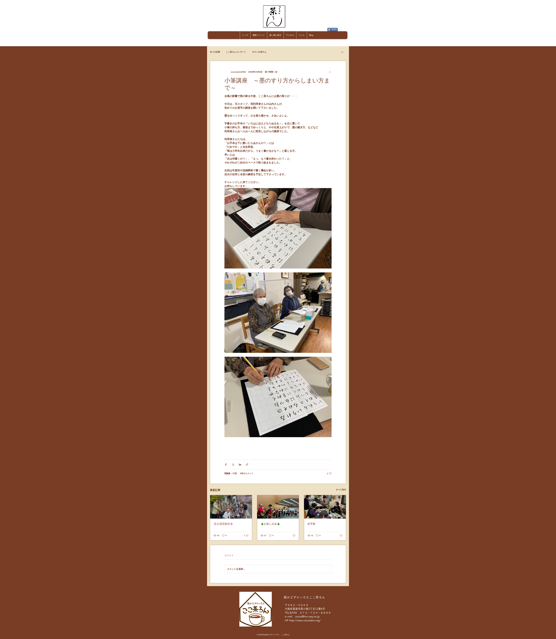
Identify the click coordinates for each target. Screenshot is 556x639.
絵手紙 (311, 523)
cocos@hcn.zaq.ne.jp (307, 616)
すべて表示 (341, 489)
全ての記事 (215, 52)
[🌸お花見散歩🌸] (231, 507)
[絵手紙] (325, 507)
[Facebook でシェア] (225, 464)
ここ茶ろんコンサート (236, 52)
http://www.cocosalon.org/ (305, 620)
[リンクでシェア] (247, 464)
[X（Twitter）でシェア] (233, 464)
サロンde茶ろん (259, 52)
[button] (342, 52)
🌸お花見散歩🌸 (223, 523)
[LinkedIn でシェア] (240, 464)
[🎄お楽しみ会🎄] (278, 507)
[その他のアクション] (330, 72)
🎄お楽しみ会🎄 (270, 523)
